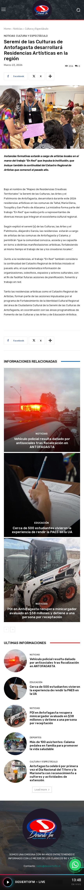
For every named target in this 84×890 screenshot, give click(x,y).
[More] (50, 76)
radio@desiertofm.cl (48, 866)
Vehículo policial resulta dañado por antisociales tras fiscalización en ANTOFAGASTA (42, 443)
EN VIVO (76, 884)
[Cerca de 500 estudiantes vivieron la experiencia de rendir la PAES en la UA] (42, 495)
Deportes (35, 738)
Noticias (17, 28)
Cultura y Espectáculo (36, 28)
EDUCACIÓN (41, 523)
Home (7, 28)
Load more (41, 789)
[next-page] (12, 629)
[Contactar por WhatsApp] (75, 864)
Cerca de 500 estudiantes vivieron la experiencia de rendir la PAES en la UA (42, 530)
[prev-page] (6, 629)
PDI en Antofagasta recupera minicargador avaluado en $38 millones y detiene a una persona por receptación (42, 613)
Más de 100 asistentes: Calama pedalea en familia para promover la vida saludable (54, 745)
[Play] (7, 882)
